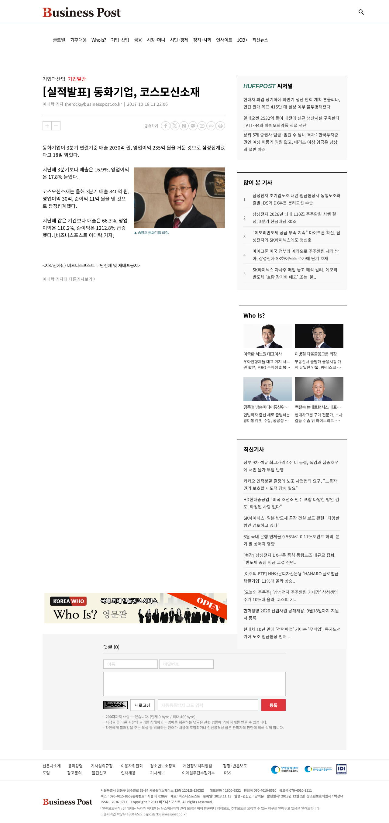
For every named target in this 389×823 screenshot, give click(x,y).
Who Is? (98, 39)
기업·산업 (120, 39)
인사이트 (224, 39)
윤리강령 (79, 766)
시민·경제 (179, 39)
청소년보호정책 (166, 766)
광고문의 (76, 773)
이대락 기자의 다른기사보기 (67, 279)
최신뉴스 (260, 39)
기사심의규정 (106, 766)
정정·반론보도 (235, 766)
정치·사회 (202, 39)
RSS (227, 773)
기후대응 (78, 39)
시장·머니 (156, 39)
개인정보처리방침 (203, 766)
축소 (55, 125)
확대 (47, 125)
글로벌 (59, 39)
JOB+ (242, 39)
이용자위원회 (135, 766)
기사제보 (163, 773)
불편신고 (103, 773)
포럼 (52, 773)
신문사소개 (55, 766)
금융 (138, 39)
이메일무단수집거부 (200, 773)
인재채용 (132, 773)
